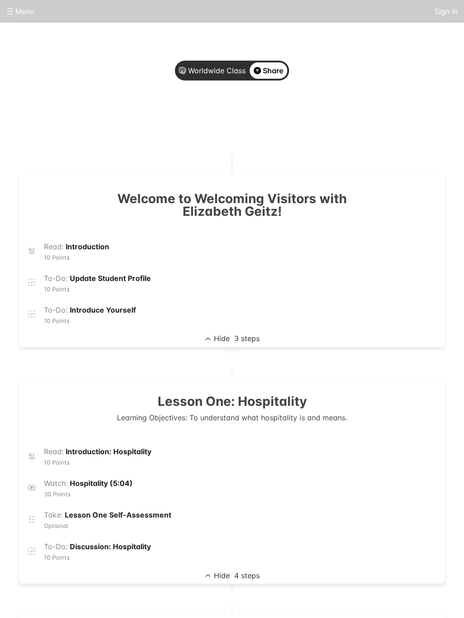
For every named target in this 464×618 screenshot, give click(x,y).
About (196, 118)
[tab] (196, 119)
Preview (268, 118)
